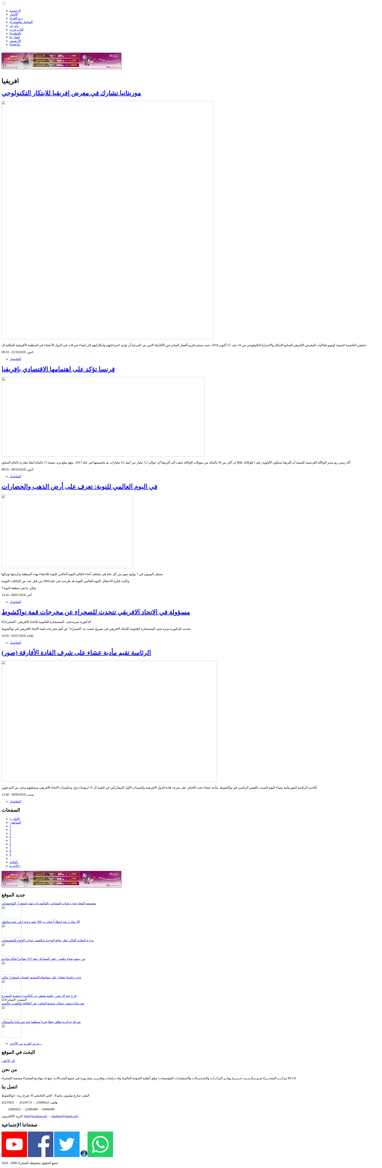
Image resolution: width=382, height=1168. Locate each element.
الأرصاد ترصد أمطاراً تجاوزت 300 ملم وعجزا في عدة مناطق (41, 921)
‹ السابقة (15, 822)
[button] (3, 3)
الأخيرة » (15, 866)
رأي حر (14, 25)
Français (15, 44)
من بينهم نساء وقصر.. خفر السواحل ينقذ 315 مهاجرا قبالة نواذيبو (43, 959)
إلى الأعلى (8, 1061)
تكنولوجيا (15, 33)
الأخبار (14, 14)
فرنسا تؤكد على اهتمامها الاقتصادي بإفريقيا (58, 369)
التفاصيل (15, 359)
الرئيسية (15, 10)
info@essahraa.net (35, 1116)
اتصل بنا (15, 37)
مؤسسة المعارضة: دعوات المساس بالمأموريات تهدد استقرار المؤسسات (49, 903)
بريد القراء (16, 18)
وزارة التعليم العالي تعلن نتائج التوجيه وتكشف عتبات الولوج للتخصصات (48, 940)
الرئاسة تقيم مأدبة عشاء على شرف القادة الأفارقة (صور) (76, 652)
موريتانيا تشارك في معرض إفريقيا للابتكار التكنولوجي (71, 92)
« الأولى (15, 818)
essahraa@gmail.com (64, 1116)
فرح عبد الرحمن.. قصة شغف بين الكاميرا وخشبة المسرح (39, 996)
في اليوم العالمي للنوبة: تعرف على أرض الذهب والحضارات (79, 486)
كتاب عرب (17, 29)
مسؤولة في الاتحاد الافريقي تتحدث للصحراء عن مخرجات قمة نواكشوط (96, 612)
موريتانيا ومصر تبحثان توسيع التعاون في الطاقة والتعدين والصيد (43, 1003)
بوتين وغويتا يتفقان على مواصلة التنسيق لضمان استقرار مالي (41, 977)
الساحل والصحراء (21, 22)
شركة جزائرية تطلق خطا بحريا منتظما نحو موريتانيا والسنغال (41, 1022)
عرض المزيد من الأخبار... (26, 1043)
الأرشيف (15, 41)
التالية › (14, 862)
